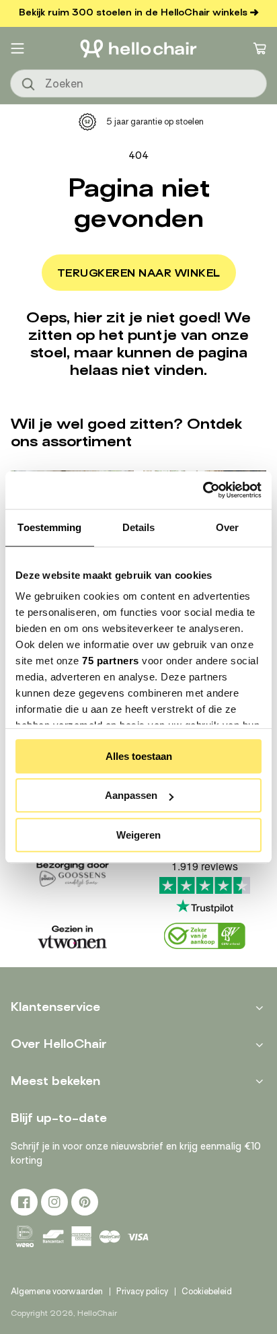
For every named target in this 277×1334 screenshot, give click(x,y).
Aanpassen (131, 795)
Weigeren (138, 835)
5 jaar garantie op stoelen (155, 121)
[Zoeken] (29, 85)
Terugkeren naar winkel (139, 273)
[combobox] (138, 83)
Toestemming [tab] (49, 527)
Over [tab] (227, 527)
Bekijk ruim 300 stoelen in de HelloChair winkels (133, 12)
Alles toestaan (139, 756)
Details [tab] (138, 527)
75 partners (110, 660)
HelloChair (97, 1313)
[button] (17, 48)
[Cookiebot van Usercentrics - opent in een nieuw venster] (203, 490)
